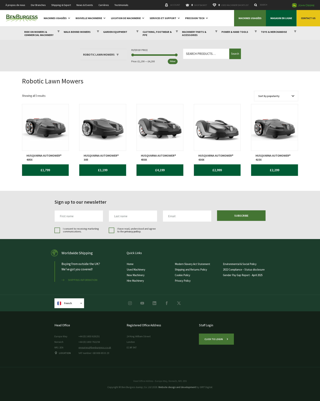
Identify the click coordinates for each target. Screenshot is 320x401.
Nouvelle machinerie (89, 18)
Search (235, 53)
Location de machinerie (126, 18)
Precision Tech (194, 18)
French (68, 303)
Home (130, 264)
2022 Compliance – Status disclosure (244, 269)
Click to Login (213, 339)
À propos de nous (15, 5)
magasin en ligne (281, 18)
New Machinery (135, 275)
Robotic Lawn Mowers (99, 54)
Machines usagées (55, 18)
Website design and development (177, 387)
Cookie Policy (182, 275)
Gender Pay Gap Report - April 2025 (243, 275)
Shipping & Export (61, 5)
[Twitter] (179, 303)
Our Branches (38, 5)
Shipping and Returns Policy (191, 269)
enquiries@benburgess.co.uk (95, 347)
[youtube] (142, 303)
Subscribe (241, 215)
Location (65, 353)
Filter (172, 61)
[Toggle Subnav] (68, 18)
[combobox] (271, 5)
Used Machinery (136, 269)
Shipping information (82, 280)
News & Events (84, 5)
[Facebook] (166, 303)
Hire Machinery (135, 280)
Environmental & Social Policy (239, 264)
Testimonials (121, 5)
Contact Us (308, 18)
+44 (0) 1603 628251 (89, 336)
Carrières (104, 5)
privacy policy (132, 231)
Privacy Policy (183, 280)
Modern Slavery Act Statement (192, 264)
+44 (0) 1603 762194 (89, 342)
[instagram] (130, 303)
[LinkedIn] (154, 303)
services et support (163, 18)
